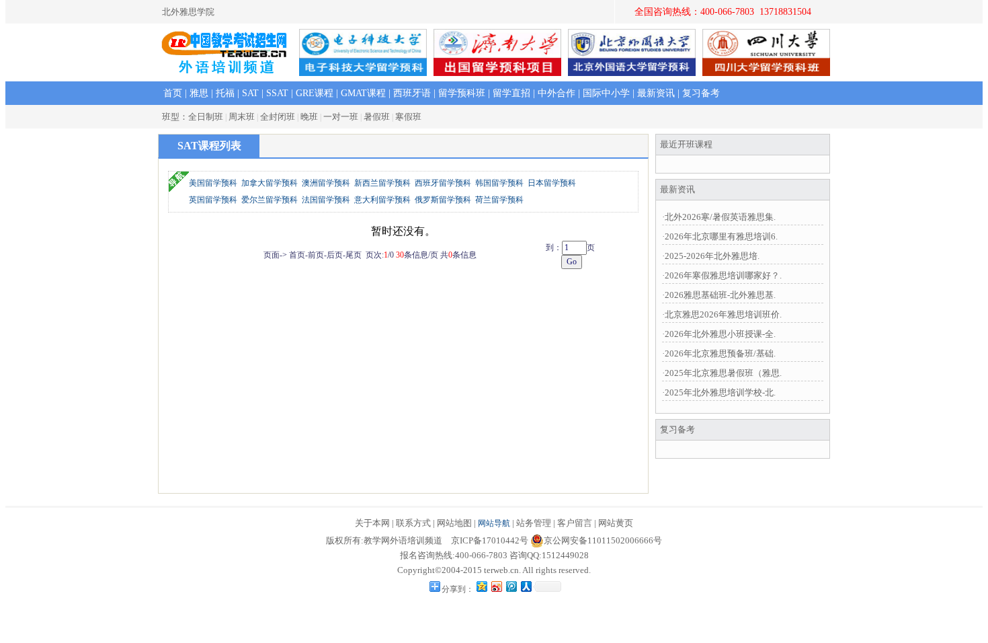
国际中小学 (606, 93)
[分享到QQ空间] (481, 586)
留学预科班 (461, 93)
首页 (172, 93)
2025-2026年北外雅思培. (712, 256)
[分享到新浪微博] (496, 586)
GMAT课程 (363, 93)
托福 (225, 93)
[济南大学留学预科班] (497, 72)
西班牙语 (412, 93)
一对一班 (340, 117)
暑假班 (377, 117)
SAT (250, 93)
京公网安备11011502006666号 (603, 540)
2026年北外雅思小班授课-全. (720, 334)
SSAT (277, 93)
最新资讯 (656, 93)
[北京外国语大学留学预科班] (632, 72)
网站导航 (494, 523)
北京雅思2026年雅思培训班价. (723, 314)
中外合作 (556, 93)
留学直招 (511, 93)
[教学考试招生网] (225, 54)
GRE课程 (314, 93)
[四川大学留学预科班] (766, 72)
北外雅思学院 (188, 12)
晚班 (309, 117)
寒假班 (408, 117)
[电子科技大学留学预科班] (363, 72)
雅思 (199, 93)
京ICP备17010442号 (489, 540)
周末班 (242, 117)
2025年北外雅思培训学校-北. (720, 392)
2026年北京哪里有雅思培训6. (721, 236)
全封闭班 (277, 117)
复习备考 (701, 93)
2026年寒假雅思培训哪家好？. (723, 275)
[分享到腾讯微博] (510, 586)
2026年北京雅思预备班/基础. (720, 353)
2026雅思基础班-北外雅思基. (720, 295)
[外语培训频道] (225, 71)
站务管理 (533, 523)
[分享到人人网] (525, 586)
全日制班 (205, 117)
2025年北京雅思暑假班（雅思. (723, 373)
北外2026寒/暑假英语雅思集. (720, 217)
